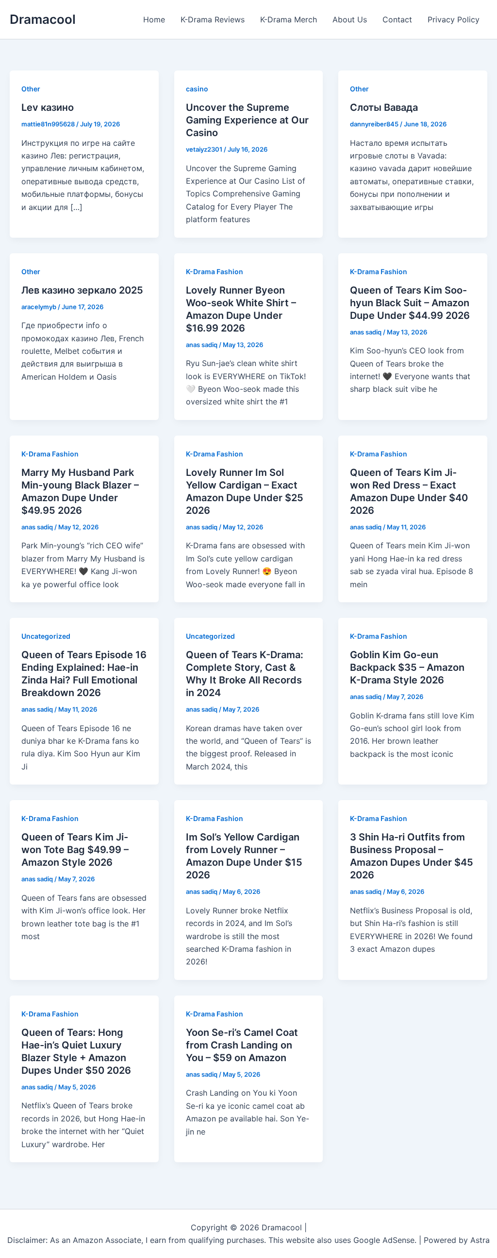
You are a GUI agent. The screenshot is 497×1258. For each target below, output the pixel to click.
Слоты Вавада (384, 107)
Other (30, 89)
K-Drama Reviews (213, 19)
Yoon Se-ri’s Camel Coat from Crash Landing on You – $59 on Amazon (242, 1045)
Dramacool (43, 19)
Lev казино (47, 107)
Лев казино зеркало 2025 (82, 290)
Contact (397, 19)
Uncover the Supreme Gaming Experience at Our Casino (247, 120)
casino (197, 89)
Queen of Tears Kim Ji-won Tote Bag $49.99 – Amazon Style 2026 (75, 849)
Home (154, 19)
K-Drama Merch (288, 19)
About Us (349, 19)
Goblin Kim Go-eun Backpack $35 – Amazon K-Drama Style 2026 (407, 667)
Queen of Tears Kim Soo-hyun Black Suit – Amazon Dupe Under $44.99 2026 (410, 302)
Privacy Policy (454, 19)
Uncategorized (45, 636)
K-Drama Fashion (214, 271)
